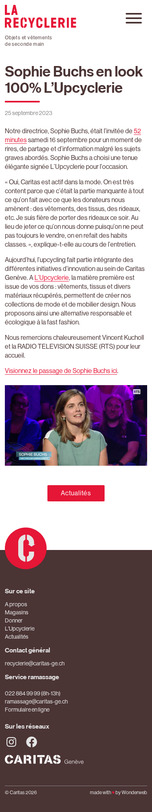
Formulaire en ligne (27, 709)
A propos (16, 604)
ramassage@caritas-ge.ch (36, 701)
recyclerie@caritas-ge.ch (34, 663)
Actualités (76, 493)
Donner (14, 620)
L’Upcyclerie (51, 277)
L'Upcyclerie (19, 628)
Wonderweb (134, 792)
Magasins (16, 612)
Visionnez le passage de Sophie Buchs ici (61, 371)
